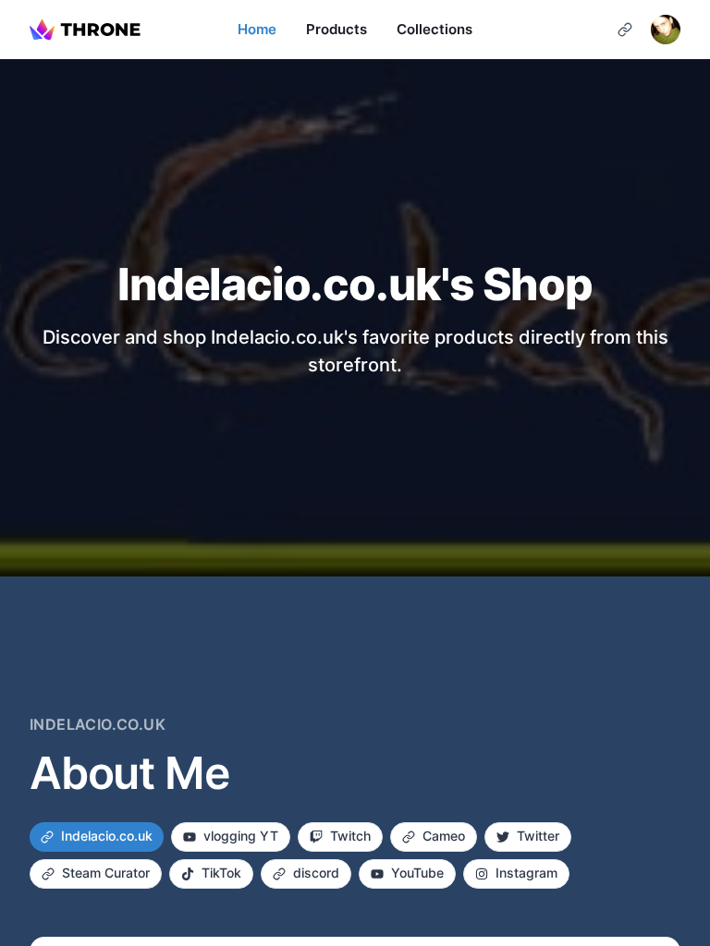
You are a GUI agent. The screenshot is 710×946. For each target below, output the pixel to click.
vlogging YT (240, 835)
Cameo (443, 835)
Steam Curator (106, 872)
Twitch (350, 835)
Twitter (538, 835)
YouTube (417, 872)
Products (336, 29)
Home (257, 29)
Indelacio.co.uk (107, 835)
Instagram (526, 872)
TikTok (221, 872)
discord (316, 872)
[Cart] (624, 29)
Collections (434, 29)
